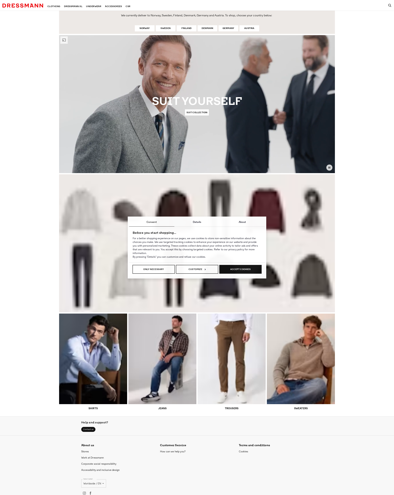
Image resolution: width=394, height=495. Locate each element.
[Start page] (22, 6)
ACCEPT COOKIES (240, 269)
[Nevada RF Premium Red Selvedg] (82, 276)
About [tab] (242, 222)
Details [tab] (197, 222)
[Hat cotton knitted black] (266, 281)
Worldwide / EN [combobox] (92, 483)
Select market (88, 479)
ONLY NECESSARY (153, 269)
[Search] (390, 5)
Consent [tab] (152, 222)
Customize (195, 269)
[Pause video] (329, 167)
